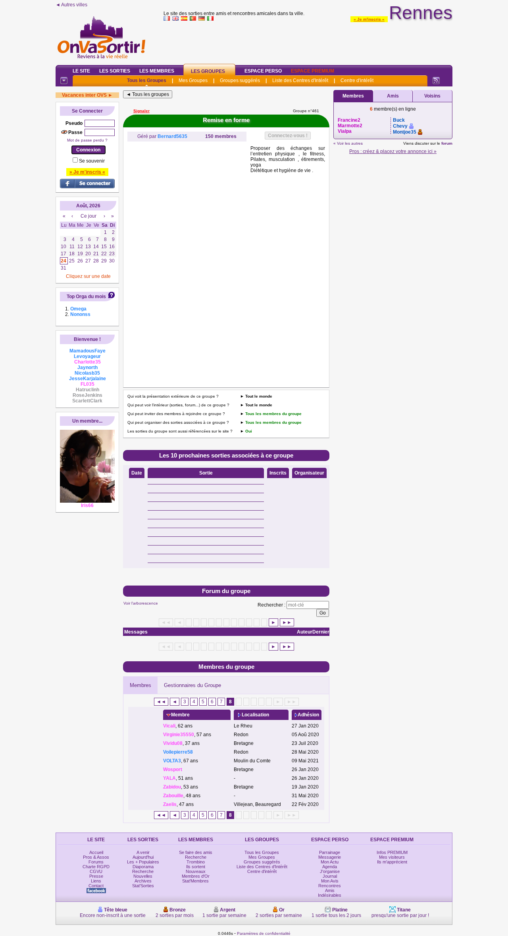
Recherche (143, 871)
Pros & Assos (96, 857)
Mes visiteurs (392, 857)
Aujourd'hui (143, 857)
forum (446, 143)
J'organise (330, 871)
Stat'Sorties (143, 885)
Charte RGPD (96, 866)
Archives (143, 881)
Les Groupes (208, 71)
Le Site (81, 71)
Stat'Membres (195, 881)
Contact (96, 885)
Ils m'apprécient (392, 861)
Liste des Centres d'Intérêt (300, 80)
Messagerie (329, 857)
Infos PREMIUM (392, 852)
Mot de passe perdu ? (87, 140)
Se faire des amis (195, 852)
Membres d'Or (196, 876)
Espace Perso (263, 71)
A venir (143, 852)
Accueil (96, 852)
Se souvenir (92, 161)
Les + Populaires (143, 861)
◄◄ (161, 701)
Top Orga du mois (86, 296)
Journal (330, 876)
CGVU (96, 871)
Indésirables (329, 895)
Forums (96, 861)
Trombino (196, 861)
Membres (140, 685)
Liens (96, 881)
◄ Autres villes (71, 5)
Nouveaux (196, 871)
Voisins (432, 96)
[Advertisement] (308, 41)
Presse (96, 876)
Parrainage (329, 852)
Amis (393, 96)
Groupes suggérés (240, 80)
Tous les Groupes (146, 80)
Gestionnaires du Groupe (192, 685)
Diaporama (143, 866)
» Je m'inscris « (369, 19)
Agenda (329, 866)
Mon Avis (330, 881)
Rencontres (329, 885)
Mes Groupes (193, 80)
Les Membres (156, 71)
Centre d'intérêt (357, 80)
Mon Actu (330, 861)
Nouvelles (142, 876)
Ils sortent (195, 866)
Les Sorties (114, 71)
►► (287, 622)
